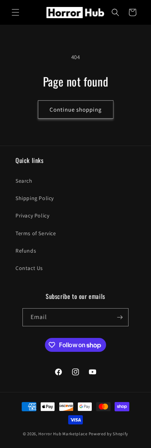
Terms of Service (35, 233)
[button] (15, 12)
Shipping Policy (34, 198)
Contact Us (29, 268)
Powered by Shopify (109, 433)
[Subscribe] (119, 317)
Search (24, 180)
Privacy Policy (32, 215)
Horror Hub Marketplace (62, 433)
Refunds (25, 250)
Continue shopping (76, 109)
